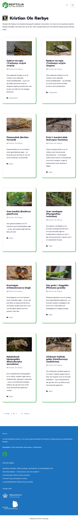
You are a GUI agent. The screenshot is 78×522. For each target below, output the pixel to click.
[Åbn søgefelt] (67, 5)
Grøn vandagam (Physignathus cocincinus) (54, 214)
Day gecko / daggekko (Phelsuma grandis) (57, 286)
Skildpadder (13, 98)
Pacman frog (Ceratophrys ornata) (15, 478)
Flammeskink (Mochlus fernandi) (18, 138)
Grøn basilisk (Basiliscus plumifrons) (19, 212)
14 (22, 413)
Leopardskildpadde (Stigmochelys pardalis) (18, 482)
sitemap (45, 519)
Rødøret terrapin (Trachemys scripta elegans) (56, 63)
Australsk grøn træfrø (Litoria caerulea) (16, 475)
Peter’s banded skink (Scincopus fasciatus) (57, 138)
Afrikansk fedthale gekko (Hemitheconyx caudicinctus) (57, 359)
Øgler (11, 164)
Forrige (6, 413)
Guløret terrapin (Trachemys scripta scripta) (16, 63)
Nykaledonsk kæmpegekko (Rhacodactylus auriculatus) (14, 360)
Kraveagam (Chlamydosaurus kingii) (19, 286)
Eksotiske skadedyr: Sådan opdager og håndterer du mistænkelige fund (28, 468)
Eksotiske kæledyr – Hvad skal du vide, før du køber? (21, 472)
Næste (27, 413)
